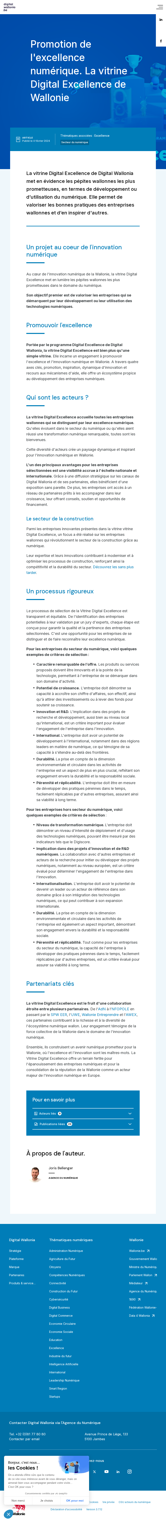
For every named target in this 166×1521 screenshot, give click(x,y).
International (57, 1372)
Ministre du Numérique (143, 1267)
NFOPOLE (120, 1009)
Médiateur (136, 1283)
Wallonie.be (137, 1250)
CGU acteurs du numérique (135, 1502)
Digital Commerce (61, 1315)
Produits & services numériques (23, 1283)
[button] (8, 1514)
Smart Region (58, 1388)
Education (55, 1340)
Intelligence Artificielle (63, 1364)
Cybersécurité (58, 1299)
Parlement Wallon (140, 1275)
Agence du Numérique (143, 1291)
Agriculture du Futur (62, 1259)
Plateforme (16, 1259)
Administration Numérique (66, 1250)
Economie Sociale (61, 1331)
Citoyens (55, 1267)
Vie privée (108, 1502)
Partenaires (16, 1275)
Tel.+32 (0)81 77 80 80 (27, 1434)
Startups (54, 1396)
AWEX (131, 1015)
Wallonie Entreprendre (100, 1015)
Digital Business (59, 1307)
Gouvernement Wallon (143, 1259)
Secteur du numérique (74, 142)
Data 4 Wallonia (139, 1315)
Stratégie (15, 1250)
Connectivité (57, 1283)
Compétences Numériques (67, 1275)
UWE (75, 1015)
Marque (14, 1267)
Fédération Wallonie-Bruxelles (143, 1307)
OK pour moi (75, 1500)
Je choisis (46, 1500)
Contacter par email (24, 1439)
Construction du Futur (63, 1291)
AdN (102, 1009)
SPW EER (58, 1015)
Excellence (102, 135)
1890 (132, 1299)
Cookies (93, 1502)
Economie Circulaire (62, 1323)
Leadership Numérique (64, 1380)
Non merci (18, 1500)
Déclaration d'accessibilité (66, 1509)
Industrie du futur (60, 1356)
